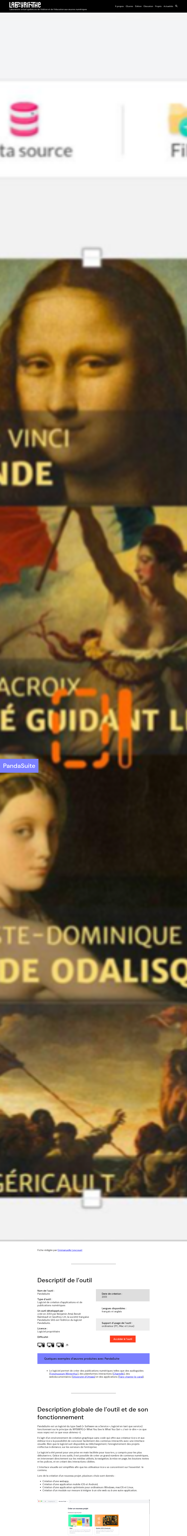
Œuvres (129, 6)
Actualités (168, 6)
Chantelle (118, 1373)
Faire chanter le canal (131, 1376)
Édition (138, 6)
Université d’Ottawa (84, 1376)
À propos (119, 6)
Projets (158, 6)
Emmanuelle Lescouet (70, 1250)
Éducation (148, 6)
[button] (176, 6)
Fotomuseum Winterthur (64, 1373)
